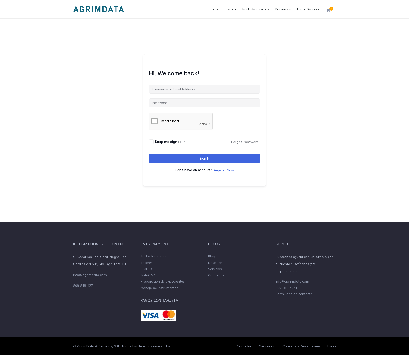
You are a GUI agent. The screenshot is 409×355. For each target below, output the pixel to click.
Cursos (227, 9)
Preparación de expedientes (163, 281)
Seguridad (267, 346)
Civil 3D (146, 269)
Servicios (215, 269)
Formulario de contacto (294, 294)
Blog (211, 256)
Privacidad (244, 346)
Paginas (281, 9)
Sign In (204, 158)
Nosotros (215, 263)
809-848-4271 (84, 286)
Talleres (147, 263)
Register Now (223, 170)
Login (331, 346)
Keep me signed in (170, 142)
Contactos (216, 275)
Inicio (214, 9)
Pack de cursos (254, 9)
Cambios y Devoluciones (301, 346)
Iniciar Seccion (308, 9)
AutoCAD (148, 275)
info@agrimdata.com (90, 275)
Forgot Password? (245, 142)
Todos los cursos (154, 256)
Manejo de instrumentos (159, 288)
